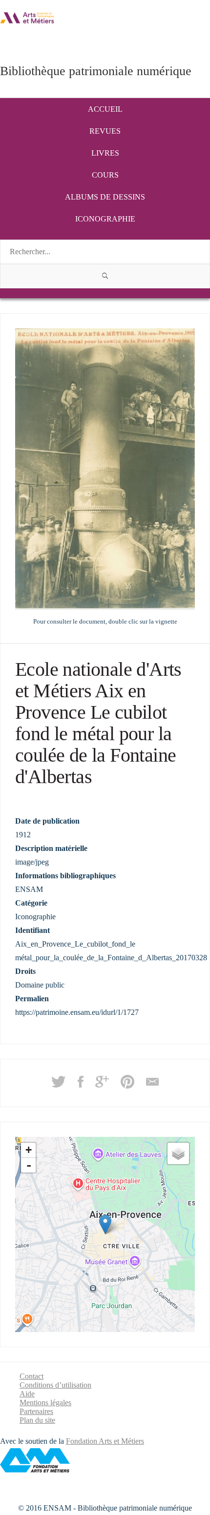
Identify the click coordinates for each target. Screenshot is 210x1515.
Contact (31, 1376)
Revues (105, 131)
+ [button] (28, 1150)
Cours (105, 175)
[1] (105, 276)
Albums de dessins (105, 197)
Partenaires (36, 1411)
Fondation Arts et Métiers (105, 1441)
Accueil (105, 109)
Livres (105, 153)
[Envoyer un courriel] (152, 1085)
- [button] (28, 1165)
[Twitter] (58, 1085)
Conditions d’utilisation (55, 1385)
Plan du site (37, 1420)
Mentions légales (45, 1402)
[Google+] (102, 1085)
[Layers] (178, 1153)
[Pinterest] (127, 1085)
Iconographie (105, 219)
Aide (27, 1394)
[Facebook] (80, 1085)
